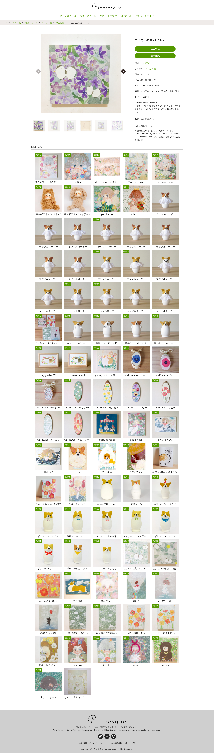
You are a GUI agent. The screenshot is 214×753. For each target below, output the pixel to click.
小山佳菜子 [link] (147, 63)
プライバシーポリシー (98, 743)
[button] (123, 71)
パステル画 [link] (151, 68)
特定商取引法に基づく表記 (123, 743)
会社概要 (83, 743)
